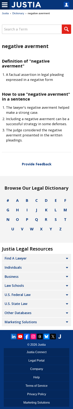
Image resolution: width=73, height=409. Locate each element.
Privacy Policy (36, 394)
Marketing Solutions (20, 322)
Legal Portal (36, 360)
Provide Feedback (36, 164)
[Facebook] (27, 336)
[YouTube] (20, 336)
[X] (53, 336)
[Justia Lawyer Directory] (59, 336)
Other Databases (17, 313)
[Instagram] (33, 336)
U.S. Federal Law (17, 294)
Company (36, 369)
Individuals (13, 267)
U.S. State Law (15, 303)
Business (11, 276)
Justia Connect (36, 352)
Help (36, 377)
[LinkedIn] (13, 336)
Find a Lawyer (15, 258)
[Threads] (40, 336)
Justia (5, 13)
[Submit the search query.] (66, 29)
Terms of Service (36, 385)
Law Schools (14, 285)
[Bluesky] (46, 336)
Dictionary (18, 13)
